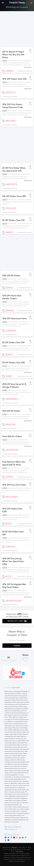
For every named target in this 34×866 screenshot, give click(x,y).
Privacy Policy (19, 851)
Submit (17, 645)
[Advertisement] (17, 28)
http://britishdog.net (11, 829)
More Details (28, 67)
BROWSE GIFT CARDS (16, 621)
